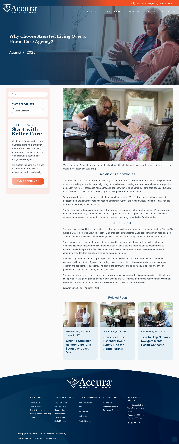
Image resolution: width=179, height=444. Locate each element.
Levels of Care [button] (113, 11)
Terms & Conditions (46, 434)
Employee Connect (110, 410)
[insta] (132, 422)
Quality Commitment (38, 410)
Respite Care (59, 417)
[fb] (128, 422)
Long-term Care (60, 403)
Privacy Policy (31, 434)
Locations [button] (134, 11)
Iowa (81, 407)
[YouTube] (139, 422)
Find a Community (27, 181)
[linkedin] (135, 422)
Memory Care (60, 406)
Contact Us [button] (169, 11)
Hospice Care (60, 410)
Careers (151, 11)
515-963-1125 (166, 4)
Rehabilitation (59, 414)
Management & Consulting (40, 414)
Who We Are (35, 403)
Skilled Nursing (60, 421)
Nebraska (83, 416)
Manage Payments (110, 406)
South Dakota (85, 421)
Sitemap (20, 434)
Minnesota (83, 411)
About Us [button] (92, 11)
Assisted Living (73, 331)
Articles (78, 288)
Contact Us (107, 403)
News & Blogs (35, 406)
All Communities (85, 403)
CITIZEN (30, 438)
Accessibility (61, 434)
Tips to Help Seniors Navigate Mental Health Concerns (155, 341)
